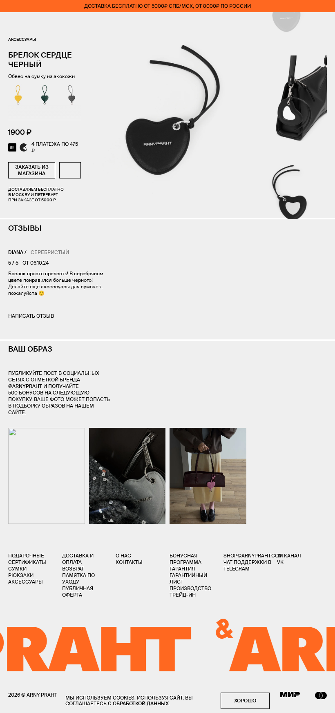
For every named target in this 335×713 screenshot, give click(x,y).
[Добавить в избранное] (70, 170)
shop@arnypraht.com (253, 555)
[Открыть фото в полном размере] (10, 432)
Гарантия (182, 568)
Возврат (73, 568)
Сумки (17, 568)
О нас (123, 555)
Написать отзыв (31, 316)
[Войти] (300, 24)
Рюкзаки (21, 575)
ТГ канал (289, 555)
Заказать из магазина (32, 170)
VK (280, 562)
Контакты (129, 562)
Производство (190, 588)
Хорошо (245, 700)
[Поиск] (35, 24)
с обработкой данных (138, 703)
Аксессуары (22, 39)
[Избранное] (275, 25)
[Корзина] (323, 24)
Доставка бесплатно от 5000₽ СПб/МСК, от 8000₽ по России (167, 6)
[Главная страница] (167, 24)
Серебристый (50, 252)
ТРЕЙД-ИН (183, 594)
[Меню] (12, 24)
